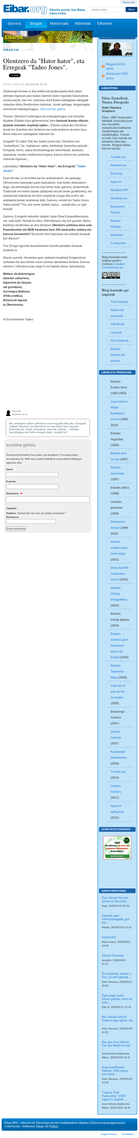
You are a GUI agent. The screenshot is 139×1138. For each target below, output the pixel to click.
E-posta (11, 481)
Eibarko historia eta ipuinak (118, 354)
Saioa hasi (129, 2)
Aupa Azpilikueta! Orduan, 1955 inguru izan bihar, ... (115, 1071)
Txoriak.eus (118, 157)
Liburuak (116, 332)
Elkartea (104, 23)
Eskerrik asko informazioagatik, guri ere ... (115, 919)
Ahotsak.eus (119, 165)
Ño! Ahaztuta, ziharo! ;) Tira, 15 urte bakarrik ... (116, 975)
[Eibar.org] (25, 9)
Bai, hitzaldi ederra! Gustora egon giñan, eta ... (117, 1020)
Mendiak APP (119, 190)
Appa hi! (116, 181)
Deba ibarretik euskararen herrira (120, 573)
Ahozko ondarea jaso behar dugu (119, 547)
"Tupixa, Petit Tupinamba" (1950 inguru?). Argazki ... (114, 1096)
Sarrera (14, 23)
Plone (40, 1126)
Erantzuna (12, 493)
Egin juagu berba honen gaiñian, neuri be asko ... (117, 999)
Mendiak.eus (119, 198)
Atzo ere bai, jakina (52, 109)
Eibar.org (116, 173)
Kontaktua (127, 1134)
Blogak (36, 23)
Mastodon (117, 235)
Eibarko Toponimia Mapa (117, 671)
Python (53, 1126)
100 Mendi (117, 324)
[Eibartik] (117, 48)
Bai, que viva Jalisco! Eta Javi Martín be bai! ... (116, 1045)
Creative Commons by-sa (113, 265)
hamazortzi (109, 937)
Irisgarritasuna (109, 1134)
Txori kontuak (119, 301)
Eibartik (11, 50)
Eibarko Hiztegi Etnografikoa (119, 593)
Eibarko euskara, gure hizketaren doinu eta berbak (119, 645)
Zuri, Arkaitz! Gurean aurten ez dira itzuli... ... (116, 899)
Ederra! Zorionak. (113, 955)
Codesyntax (118, 243)
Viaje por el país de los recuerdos (118, 691)
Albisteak (83, 23)
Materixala (59, 23)
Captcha (11, 508)
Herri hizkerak (120, 340)
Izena (9, 469)
